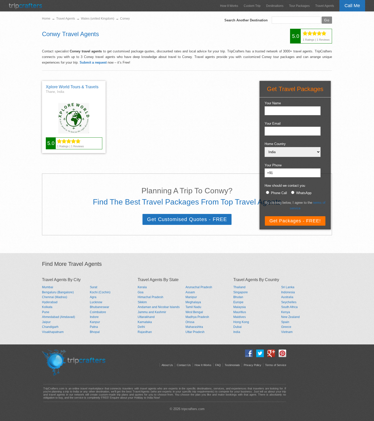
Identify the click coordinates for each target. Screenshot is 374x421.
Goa (140, 292)
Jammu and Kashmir (152, 312)
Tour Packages (299, 6)
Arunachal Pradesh (198, 287)
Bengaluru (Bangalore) (58, 292)
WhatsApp (303, 193)
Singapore (240, 292)
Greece (286, 327)
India (236, 332)
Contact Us (184, 365)
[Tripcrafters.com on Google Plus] (270, 356)
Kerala (142, 287)
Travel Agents (324, 6)
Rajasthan (145, 332)
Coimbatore (98, 312)
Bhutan (238, 297)
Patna (94, 327)
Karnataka (145, 322)
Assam (190, 292)
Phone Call (279, 193)
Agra (93, 297)
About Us (167, 365)
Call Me (352, 5)
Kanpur (95, 322)
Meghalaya (193, 302)
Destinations (274, 6)
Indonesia (288, 292)
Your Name (273, 103)
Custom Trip (252, 6)
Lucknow (96, 302)
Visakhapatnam (53, 332)
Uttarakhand (146, 317)
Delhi (141, 327)
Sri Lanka (287, 287)
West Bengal (194, 312)
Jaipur (46, 322)
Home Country (275, 144)
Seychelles (288, 302)
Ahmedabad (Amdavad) (58, 317)
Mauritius (239, 312)
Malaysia (239, 307)
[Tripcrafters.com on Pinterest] (281, 356)
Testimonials (232, 365)
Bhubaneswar (99, 307)
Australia (287, 297)
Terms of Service (275, 365)
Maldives (239, 317)
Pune (45, 312)
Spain (285, 322)
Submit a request (93, 62)
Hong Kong (241, 322)
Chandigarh (50, 327)
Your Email (273, 123)
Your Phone (273, 165)
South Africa (289, 307)
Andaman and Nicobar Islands (159, 307)
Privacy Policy (252, 365)
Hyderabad (49, 302)
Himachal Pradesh (150, 297)
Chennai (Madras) (54, 297)
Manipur (191, 297)
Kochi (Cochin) (100, 292)
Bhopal (95, 332)
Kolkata (47, 307)
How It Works (229, 6)
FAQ (218, 365)
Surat (93, 287)
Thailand (239, 287)
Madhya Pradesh (197, 317)
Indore (94, 317)
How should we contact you (285, 185)
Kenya (285, 312)
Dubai (237, 327)
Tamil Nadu (193, 307)
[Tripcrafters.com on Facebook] (247, 356)
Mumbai (47, 287)
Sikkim (142, 302)
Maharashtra (194, 327)
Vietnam (287, 332)
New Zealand (290, 317)
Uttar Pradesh (195, 332)
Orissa (189, 322)
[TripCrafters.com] (25, 8)
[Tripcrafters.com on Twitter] (259, 356)
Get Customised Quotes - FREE (187, 219)
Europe (238, 302)
